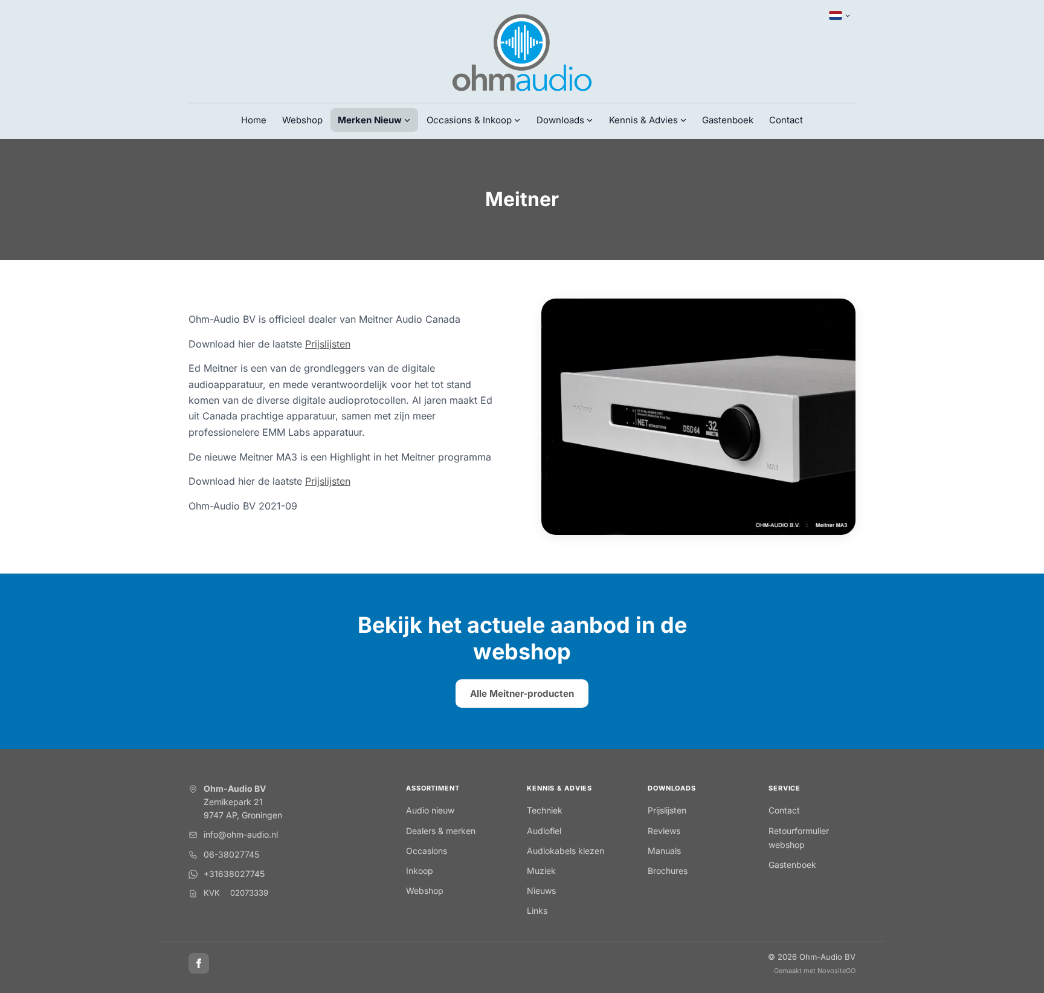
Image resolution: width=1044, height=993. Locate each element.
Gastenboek (727, 120)
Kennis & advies (559, 788)
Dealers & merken (440, 831)
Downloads (672, 788)
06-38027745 (231, 854)
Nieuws (541, 890)
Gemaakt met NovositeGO (815, 970)
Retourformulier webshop (798, 838)
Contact (786, 120)
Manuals (664, 851)
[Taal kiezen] (840, 15)
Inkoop (419, 870)
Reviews (664, 831)
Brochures (668, 870)
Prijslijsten (327, 344)
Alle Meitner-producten (522, 693)
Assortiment (433, 788)
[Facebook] (198, 963)
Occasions (426, 851)
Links (537, 910)
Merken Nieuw (370, 120)
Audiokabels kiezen (565, 851)
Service (784, 788)
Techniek (544, 810)
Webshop (302, 120)
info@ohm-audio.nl (241, 834)
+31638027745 (234, 873)
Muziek (541, 870)
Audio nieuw (430, 810)
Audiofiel (544, 831)
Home (253, 120)
